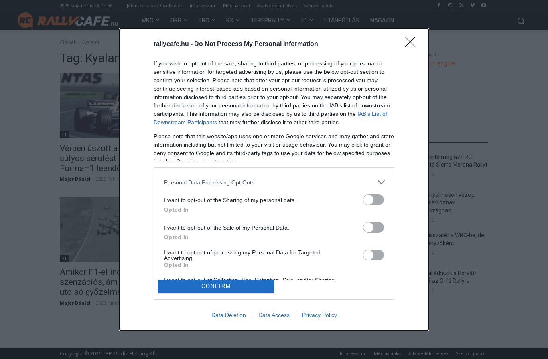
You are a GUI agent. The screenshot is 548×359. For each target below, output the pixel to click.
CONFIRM (216, 286)
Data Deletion (228, 315)
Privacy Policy (319, 315)
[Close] (412, 44)
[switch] (373, 199)
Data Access (274, 315)
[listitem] (274, 182)
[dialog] (274, 179)
